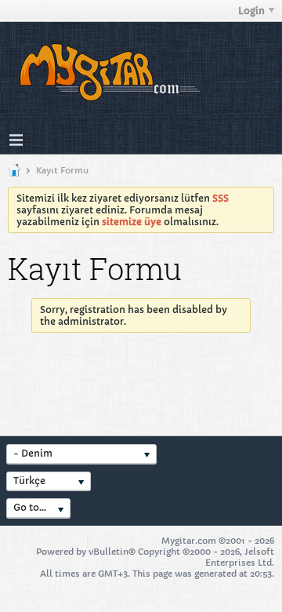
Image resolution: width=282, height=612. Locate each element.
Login (251, 10)
